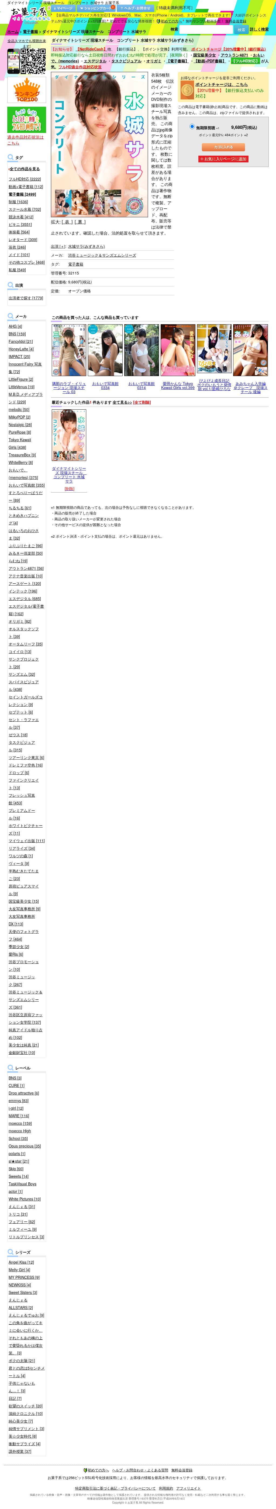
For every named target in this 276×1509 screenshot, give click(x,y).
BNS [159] (17, 333)
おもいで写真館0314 (141, 385)
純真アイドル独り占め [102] (26, 1033)
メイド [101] (19, 254)
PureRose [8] (20, 432)
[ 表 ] (67, 222)
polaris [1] (17, 1153)
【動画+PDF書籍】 (210, 60)
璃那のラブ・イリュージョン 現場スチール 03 (69, 387)
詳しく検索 (259, 29)
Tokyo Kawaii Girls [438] (20, 443)
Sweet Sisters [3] (23, 1292)
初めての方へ (171, 21)
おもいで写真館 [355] (27, 485)
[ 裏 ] (80, 222)
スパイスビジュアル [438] (24, 685)
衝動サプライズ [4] (24, 1443)
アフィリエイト (188, 1488)
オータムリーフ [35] (26, 644)
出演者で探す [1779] (26, 297)
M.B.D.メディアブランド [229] (26, 398)
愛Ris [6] (16, 954)
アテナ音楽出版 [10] (26, 575)
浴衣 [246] (17, 247)
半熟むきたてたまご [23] (24, 874)
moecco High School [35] (20, 1134)
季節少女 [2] (19, 946)
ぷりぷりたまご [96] (26, 545)
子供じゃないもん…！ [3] (22, 1386)
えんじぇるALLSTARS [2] (21, 1303)
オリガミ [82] (20, 621)
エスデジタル (95, 60)
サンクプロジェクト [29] (24, 662)
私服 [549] (17, 269)
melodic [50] (19, 409)
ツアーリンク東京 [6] (26, 757)
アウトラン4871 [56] (26, 568)
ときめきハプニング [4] (24, 519)
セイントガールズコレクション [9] (26, 700)
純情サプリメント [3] (26, 1428)
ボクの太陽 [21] (22, 1360)
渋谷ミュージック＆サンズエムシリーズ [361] (26, 999)
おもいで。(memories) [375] (23, 473)
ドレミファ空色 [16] (26, 765)
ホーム (13, 31)
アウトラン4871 (234, 55)
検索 (174, 29)
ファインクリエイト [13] (24, 783)
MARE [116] (19, 1115)
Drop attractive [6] (24, 1093)
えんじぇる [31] (22, 1206)
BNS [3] (15, 1077)
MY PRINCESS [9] (24, 1277)
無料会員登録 (235, 21)
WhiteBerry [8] (21, 462)
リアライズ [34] (22, 848)
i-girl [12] (16, 1108)
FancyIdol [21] (21, 341)
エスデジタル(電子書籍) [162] (26, 609)
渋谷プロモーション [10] (24, 965)
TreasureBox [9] (22, 454)
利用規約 (166, 1488)
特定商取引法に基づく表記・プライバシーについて (115, 1488)
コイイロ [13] (20, 651)
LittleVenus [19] (21, 386)
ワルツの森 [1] (21, 855)
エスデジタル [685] (25, 598)
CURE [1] (17, 1085)
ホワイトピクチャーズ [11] (26, 829)
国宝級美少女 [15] (24, 901)
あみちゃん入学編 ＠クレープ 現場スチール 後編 (251, 387)
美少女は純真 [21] (24, 1045)
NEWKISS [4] (20, 1284)
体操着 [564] (19, 232)
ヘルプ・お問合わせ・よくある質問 (140, 1470)
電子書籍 (30, 31)
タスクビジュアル (126, 60)
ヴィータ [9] (19, 863)
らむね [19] (18, 560)
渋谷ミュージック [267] (22, 980)
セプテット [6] (21, 712)
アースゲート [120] (25, 583)
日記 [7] (15, 1398)
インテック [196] (23, 591)
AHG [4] (15, 326)
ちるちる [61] (20, 507)
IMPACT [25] (19, 356)
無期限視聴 (207, 127)
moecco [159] (20, 1123)
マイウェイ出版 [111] (27, 840)
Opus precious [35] (25, 1146)
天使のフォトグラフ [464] (24, 935)
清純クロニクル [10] (26, 1413)
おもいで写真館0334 (105, 385)
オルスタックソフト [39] (24, 632)
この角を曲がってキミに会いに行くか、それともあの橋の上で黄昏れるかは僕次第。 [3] (26, 1338)
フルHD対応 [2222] (25, 179)
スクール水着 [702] (25, 209)
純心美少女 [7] (21, 1421)
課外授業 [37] (20, 1451)
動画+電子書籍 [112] (26, 186)
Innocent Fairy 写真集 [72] (25, 367)
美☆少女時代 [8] (23, 1436)
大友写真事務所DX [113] (22, 920)
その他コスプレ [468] (27, 262)
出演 (58, 246)
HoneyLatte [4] (21, 349)
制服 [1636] (18, 201)
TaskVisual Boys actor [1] (22, 1187)
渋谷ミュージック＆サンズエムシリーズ (102, 255)
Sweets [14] (19, 1176)
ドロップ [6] (19, 772)
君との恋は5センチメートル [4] (27, 1371)
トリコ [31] (18, 1214)
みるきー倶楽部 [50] (26, 553)
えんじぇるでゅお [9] (26, 1315)
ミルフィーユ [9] (23, 1229)
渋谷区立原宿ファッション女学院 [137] (26, 1018)
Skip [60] (16, 1168)
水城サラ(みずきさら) (86, 246)
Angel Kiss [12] (21, 1262)
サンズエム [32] (22, 674)
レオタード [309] (23, 239)
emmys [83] (19, 1100)
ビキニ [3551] (20, 224)
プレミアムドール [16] (22, 814)
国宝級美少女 (204, 55)
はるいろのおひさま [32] (24, 534)
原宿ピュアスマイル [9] (24, 889)
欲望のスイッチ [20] (26, 1405)
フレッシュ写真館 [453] (22, 798)
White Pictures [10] (25, 1199)
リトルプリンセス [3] (26, 1236)
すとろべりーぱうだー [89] (26, 496)
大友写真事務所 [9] (24, 908)
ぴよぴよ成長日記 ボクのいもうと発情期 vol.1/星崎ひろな (214, 385)
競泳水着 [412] (21, 216)
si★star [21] (19, 1161)
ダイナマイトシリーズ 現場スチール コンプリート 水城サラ (69, 474)
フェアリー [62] (22, 1221)
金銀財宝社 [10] (22, 1052)
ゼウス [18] (18, 734)
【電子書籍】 (177, 60)
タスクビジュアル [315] (22, 746)
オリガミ (153, 60)
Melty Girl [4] (19, 1269)
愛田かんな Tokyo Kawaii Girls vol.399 (178, 385)
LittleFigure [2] (21, 379)
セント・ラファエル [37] (24, 723)
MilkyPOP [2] (19, 417)
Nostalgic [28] (20, 424)
